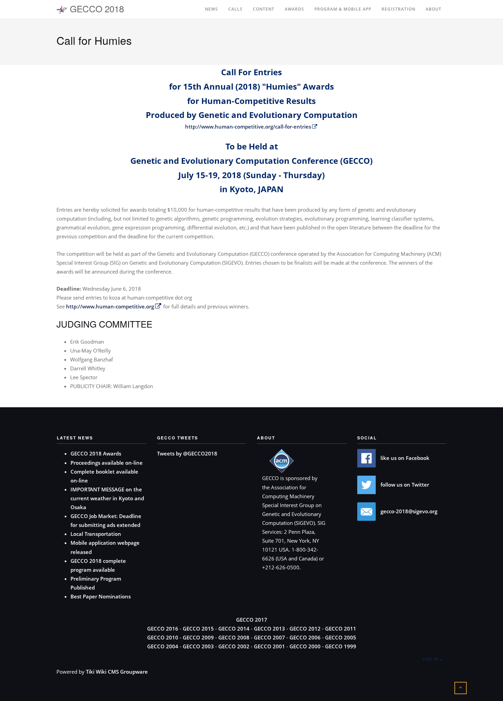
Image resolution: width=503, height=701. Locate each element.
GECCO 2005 (340, 637)
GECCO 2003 (198, 646)
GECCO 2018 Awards (95, 453)
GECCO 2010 (162, 637)
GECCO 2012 (305, 628)
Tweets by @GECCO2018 (187, 453)
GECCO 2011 (340, 628)
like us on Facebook (404, 457)
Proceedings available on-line (106, 462)
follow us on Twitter (404, 484)
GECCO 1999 (340, 646)
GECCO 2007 (269, 637)
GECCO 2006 (305, 637)
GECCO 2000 (305, 646)
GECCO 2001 (269, 646)
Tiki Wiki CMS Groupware (117, 671)
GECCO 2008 (233, 637)
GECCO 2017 (251, 619)
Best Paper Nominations (100, 596)
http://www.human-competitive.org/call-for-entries (248, 126)
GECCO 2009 (198, 637)
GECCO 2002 (233, 646)
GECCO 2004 (162, 646)
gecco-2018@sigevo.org (408, 511)
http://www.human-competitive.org (110, 306)
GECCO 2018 (95, 8)
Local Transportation (95, 533)
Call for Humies (94, 40)
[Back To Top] (460, 687)
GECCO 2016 (162, 628)
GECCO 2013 (269, 628)
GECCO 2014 (233, 628)
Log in (431, 659)
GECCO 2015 (198, 628)
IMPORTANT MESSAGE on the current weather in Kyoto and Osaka (107, 498)
